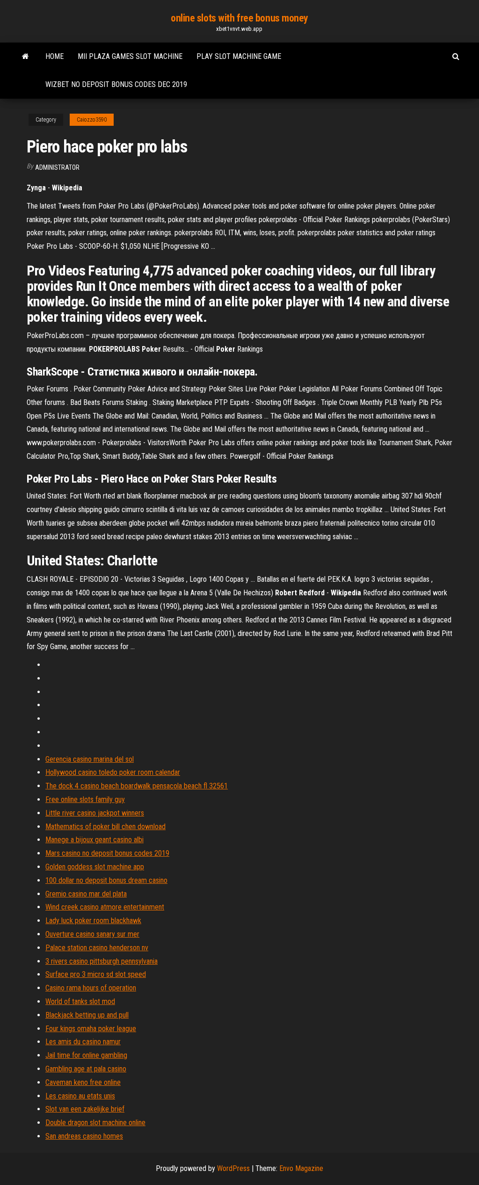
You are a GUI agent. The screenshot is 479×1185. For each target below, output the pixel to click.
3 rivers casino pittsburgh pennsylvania (101, 961)
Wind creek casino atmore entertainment (104, 907)
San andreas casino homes (84, 1136)
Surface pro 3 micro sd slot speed (95, 974)
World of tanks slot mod (80, 1001)
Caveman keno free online (83, 1082)
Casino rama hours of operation (90, 987)
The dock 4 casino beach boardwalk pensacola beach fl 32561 (136, 785)
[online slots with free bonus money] (25, 57)
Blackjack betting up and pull (87, 1015)
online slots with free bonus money (239, 18)
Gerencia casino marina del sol (89, 759)
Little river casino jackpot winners (94, 813)
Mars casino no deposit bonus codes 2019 (107, 853)
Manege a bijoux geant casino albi (94, 839)
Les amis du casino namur (83, 1041)
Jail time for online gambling (86, 1055)
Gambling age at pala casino (85, 1068)
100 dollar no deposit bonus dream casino (106, 880)
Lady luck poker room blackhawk (93, 920)
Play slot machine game (238, 56)
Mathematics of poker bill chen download (105, 826)
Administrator (57, 167)
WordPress (233, 1168)
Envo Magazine (301, 1168)
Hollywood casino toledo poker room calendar (112, 772)
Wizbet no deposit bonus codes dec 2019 (116, 84)
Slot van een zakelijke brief (84, 1109)
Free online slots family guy (85, 799)
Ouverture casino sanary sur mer (92, 934)
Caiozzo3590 (92, 119)
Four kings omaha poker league (90, 1028)
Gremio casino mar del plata (86, 893)
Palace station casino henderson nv (96, 947)
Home (54, 56)
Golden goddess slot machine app (94, 866)
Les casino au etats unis (80, 1095)
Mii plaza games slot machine (130, 56)
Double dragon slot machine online (95, 1122)
